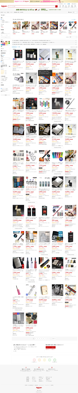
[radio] (1, 19)
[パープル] (4, 44)
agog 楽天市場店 (42, 198)
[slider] (0, 33)
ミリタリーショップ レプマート (44, 226)
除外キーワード (3, 91)
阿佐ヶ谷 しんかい (42, 306)
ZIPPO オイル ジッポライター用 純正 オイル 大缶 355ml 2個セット (31, 218)
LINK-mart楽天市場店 (17, 93)
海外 (4, 55)
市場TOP (2, 12)
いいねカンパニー (68, 95)
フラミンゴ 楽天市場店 (56, 252)
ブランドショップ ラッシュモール (31, 171)
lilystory (54, 94)
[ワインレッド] (3, 43)
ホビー (5, 12)
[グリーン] (9, 43)
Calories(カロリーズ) (30, 69)
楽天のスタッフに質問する (50, 347)
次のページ (54, 338)
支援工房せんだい (68, 174)
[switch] (9, 66)
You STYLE (28, 145)
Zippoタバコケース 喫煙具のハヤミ (58, 145)
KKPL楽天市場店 (42, 252)
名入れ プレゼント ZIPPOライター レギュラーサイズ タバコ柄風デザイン (18, 137)
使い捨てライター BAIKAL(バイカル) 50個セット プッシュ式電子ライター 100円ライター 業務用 (57, 163)
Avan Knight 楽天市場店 (43, 144)
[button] (63, 6)
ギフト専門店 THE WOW (30, 120)
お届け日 (2, 60)
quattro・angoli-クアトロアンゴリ (18, 198)
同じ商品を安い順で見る (57, 121)
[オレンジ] (6, 43)
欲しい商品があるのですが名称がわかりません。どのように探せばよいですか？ (25, 346)
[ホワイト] (4, 41)
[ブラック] (1, 41)
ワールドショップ (68, 120)
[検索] (56, 6)
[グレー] (3, 41)
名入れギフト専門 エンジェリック (18, 145)
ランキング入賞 (68, 92)
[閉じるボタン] (76, 40)
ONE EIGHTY (42, 119)
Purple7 (54, 226)
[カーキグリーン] (9, 41)
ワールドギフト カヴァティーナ (57, 119)
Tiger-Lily (28, 226)
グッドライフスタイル (69, 307)
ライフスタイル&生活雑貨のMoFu (58, 171)
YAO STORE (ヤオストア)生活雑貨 (19, 252)
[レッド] (4, 43)
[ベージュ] (7, 41)
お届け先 (2, 56)
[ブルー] (1, 44)
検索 (5, 37)
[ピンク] (1, 43)
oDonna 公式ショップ (43, 173)
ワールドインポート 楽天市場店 (18, 226)
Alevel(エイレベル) (16, 70)
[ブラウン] (6, 41)
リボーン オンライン (69, 226)
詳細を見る (44, 44)
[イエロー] (7, 43)
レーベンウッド (42, 94)
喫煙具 (8, 12)
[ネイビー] (3, 44)
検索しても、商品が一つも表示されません (20, 349)
